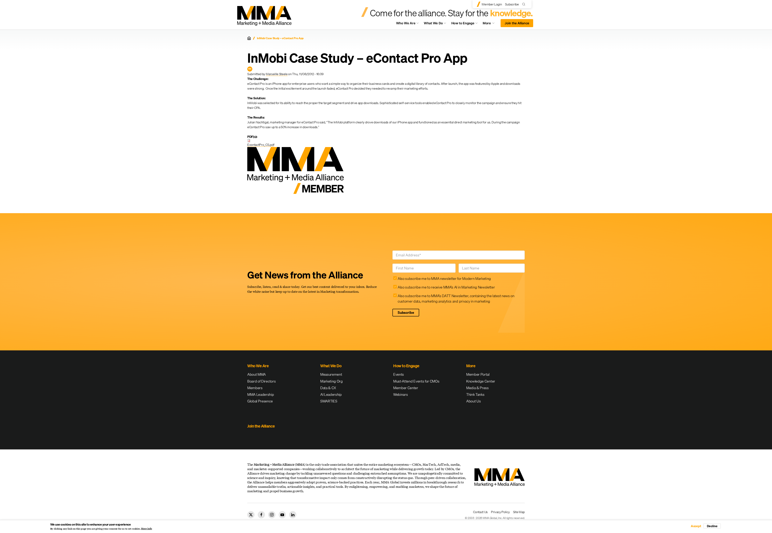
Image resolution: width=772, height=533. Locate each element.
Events (398, 374)
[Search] (524, 4)
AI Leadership (331, 394)
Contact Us (480, 512)
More (490, 24)
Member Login (492, 4)
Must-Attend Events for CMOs (416, 381)
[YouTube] (282, 514)
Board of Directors (261, 381)
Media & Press (477, 388)
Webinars (400, 394)
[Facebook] (261, 514)
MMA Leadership (260, 394)
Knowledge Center (480, 381)
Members (255, 388)
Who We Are (406, 23)
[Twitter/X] (251, 514)
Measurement (331, 374)
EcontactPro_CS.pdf (260, 144)
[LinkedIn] (292, 514)
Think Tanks (475, 394)
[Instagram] (271, 514)
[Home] (249, 38)
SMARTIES (328, 401)
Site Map (519, 512)
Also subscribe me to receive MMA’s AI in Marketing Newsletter (446, 287)
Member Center (405, 388)
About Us (473, 401)
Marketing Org (331, 381)
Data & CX (328, 388)
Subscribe (512, 4)
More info (146, 528)
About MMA (256, 374)
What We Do (433, 23)
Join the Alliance (517, 23)
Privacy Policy (500, 512)
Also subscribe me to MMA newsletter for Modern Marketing (444, 278)
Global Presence (260, 401)
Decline (712, 526)
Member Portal (478, 374)
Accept (696, 526)
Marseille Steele (277, 74)
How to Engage (462, 23)
